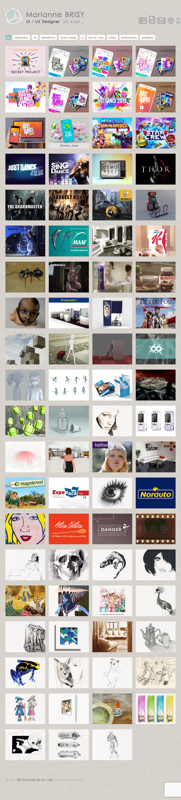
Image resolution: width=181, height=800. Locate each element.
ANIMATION (48, 37)
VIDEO (112, 37)
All (8, 37)
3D (35, 37)
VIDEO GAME (68, 37)
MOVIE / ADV (96, 37)
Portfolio (143, 20)
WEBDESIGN (129, 37)
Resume (152, 20)
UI (82, 37)
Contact (161, 20)
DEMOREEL (21, 37)
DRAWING (147, 37)
